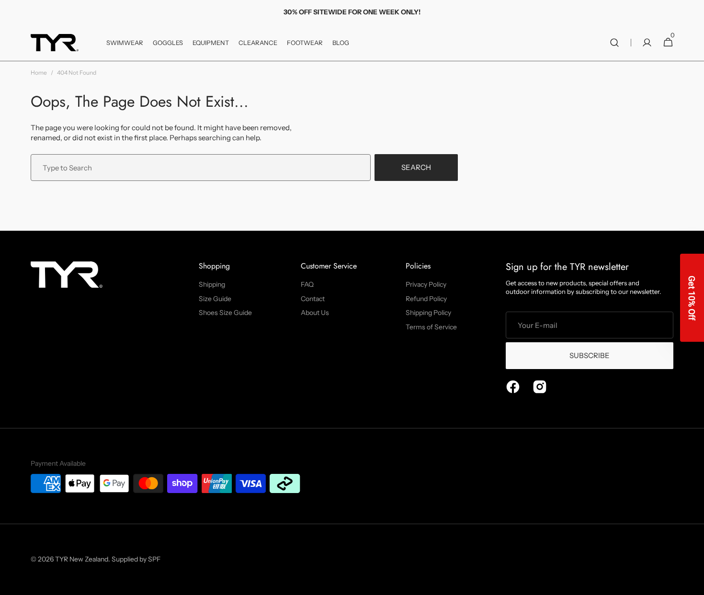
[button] (614, 42)
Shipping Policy (428, 312)
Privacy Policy (426, 284)
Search (416, 167)
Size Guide (215, 298)
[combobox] (201, 167)
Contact (313, 298)
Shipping (212, 284)
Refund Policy (426, 298)
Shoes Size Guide (225, 312)
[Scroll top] (692, 583)
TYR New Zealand (81, 559)
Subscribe (589, 355)
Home (39, 72)
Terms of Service (431, 327)
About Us (315, 312)
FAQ (307, 284)
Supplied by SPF (136, 559)
